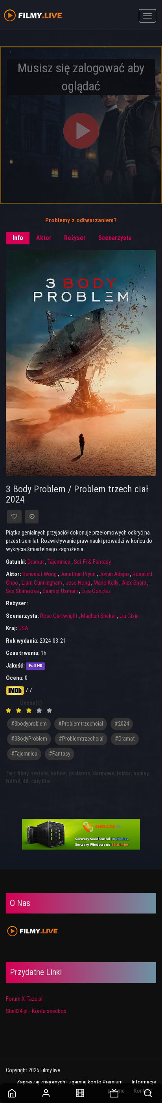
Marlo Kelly (106, 582)
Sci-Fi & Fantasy (92, 561)
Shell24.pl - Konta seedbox (36, 1011)
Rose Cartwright (58, 615)
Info (18, 238)
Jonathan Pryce (78, 574)
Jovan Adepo (114, 574)
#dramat (125, 738)
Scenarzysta (115, 238)
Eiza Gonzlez (96, 591)
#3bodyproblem (29, 723)
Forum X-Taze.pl (24, 998)
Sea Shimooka (22, 591)
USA (23, 628)
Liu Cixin (129, 615)
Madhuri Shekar (98, 615)
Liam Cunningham (42, 582)
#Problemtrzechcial (81, 738)
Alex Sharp (134, 582)
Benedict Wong (39, 574)
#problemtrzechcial (80, 723)
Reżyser (75, 238)
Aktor (44, 238)
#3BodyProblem (29, 738)
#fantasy (59, 753)
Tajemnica (59, 561)
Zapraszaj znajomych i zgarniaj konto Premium (70, 1082)
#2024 (121, 723)
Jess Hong (78, 582)
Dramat (36, 561)
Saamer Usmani (60, 591)
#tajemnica (24, 753)
